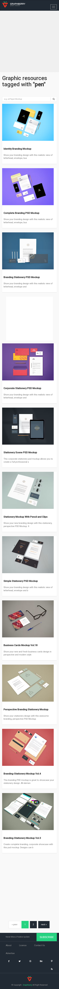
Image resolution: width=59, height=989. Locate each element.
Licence (22, 945)
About (8, 945)
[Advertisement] (29, 41)
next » (44, 924)
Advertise (10, 953)
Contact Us (39, 945)
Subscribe (47, 937)
